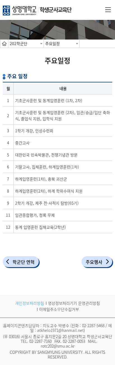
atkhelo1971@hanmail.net (60, 330)
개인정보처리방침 (29, 303)
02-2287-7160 (40, 341)
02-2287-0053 (74, 341)
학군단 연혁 (24, 261)
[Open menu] (108, 9)
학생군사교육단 (55, 10)
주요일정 (52, 43)
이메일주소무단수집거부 (59, 309)
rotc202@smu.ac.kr (58, 346)
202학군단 (18, 43)
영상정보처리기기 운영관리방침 (74, 303)
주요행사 (94, 261)
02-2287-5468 (93, 325)
